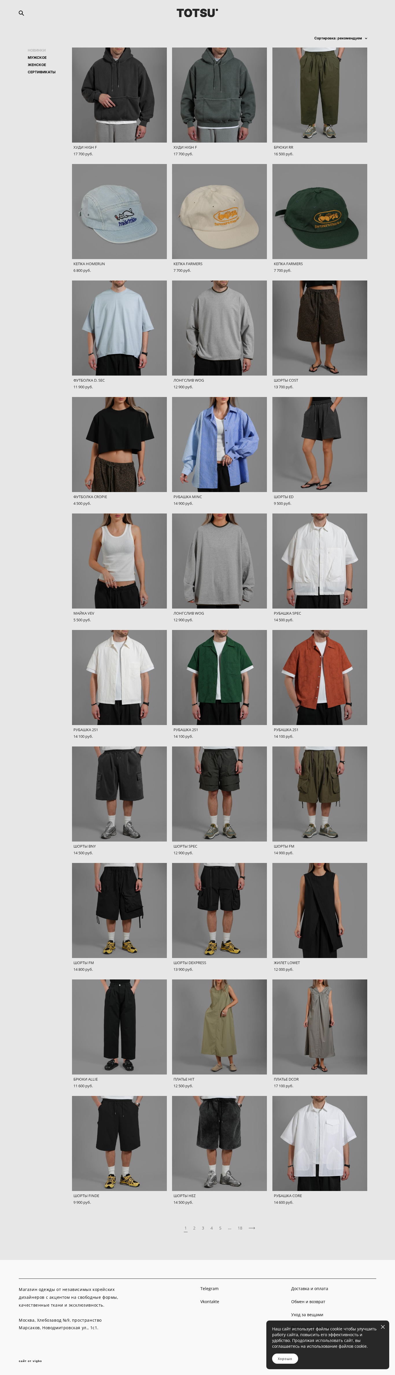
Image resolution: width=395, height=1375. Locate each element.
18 (240, 1228)
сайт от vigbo (30, 1361)
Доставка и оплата (309, 1288)
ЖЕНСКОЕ (37, 65)
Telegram (209, 1288)
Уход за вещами (307, 1314)
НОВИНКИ (37, 50)
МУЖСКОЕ (37, 58)
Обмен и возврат (308, 1301)
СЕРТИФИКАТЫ (42, 72)
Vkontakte (209, 1301)
